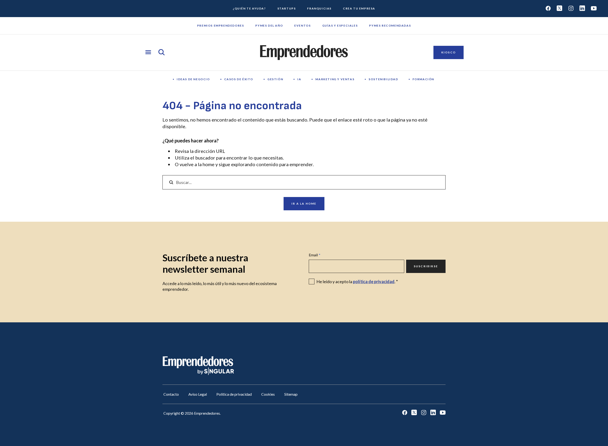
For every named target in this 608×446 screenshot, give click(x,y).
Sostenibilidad (383, 79)
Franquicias (319, 8)
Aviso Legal (197, 394)
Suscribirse (426, 266)
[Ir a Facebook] (548, 8)
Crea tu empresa (359, 8)
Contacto (171, 394)
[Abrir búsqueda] (161, 52)
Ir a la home (303, 203)
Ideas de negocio (193, 79)
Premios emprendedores (220, 25)
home (208, 164)
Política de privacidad (234, 394)
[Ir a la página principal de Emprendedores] (304, 52)
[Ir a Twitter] (559, 8)
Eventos (302, 25)
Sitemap (291, 394)
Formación (423, 79)
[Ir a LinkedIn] (582, 8)
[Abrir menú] (148, 52)
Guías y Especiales (340, 25)
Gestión (275, 79)
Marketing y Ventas (334, 79)
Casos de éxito (238, 79)
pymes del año (269, 25)
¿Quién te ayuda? (249, 8)
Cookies (268, 394)
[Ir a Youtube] (594, 8)
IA (299, 79)
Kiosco (448, 52)
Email (314, 255)
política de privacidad (373, 281)
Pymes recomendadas (390, 25)
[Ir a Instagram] (571, 8)
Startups (286, 8)
